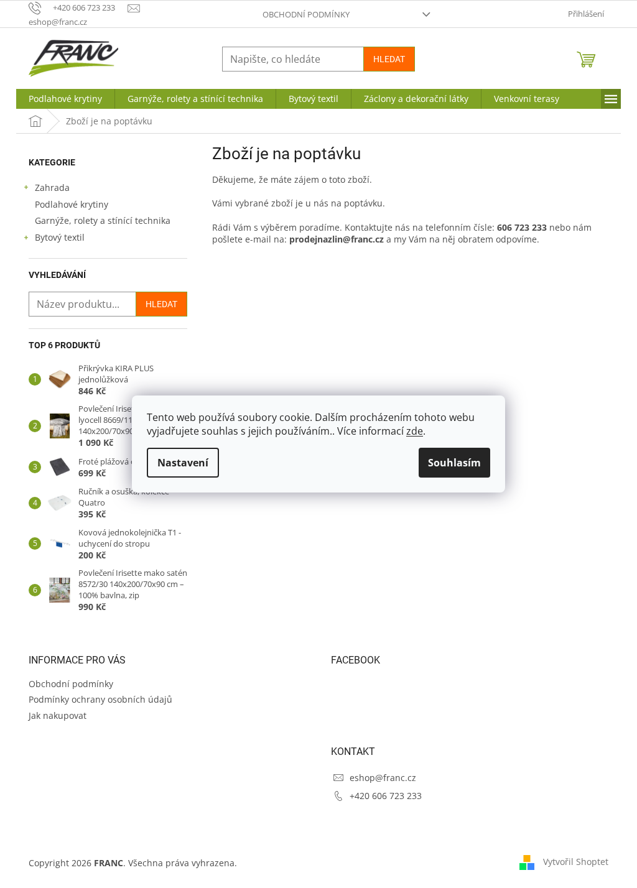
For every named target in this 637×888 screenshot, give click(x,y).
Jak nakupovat (57, 715)
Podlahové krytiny (71, 204)
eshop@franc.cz (383, 778)
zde (414, 431)
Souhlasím (454, 462)
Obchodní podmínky (306, 14)
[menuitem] (65, 99)
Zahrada (52, 187)
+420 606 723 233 (386, 796)
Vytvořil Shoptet (575, 861)
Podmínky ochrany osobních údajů (100, 699)
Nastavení (182, 462)
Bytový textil (60, 237)
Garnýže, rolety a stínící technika (102, 220)
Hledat (389, 59)
